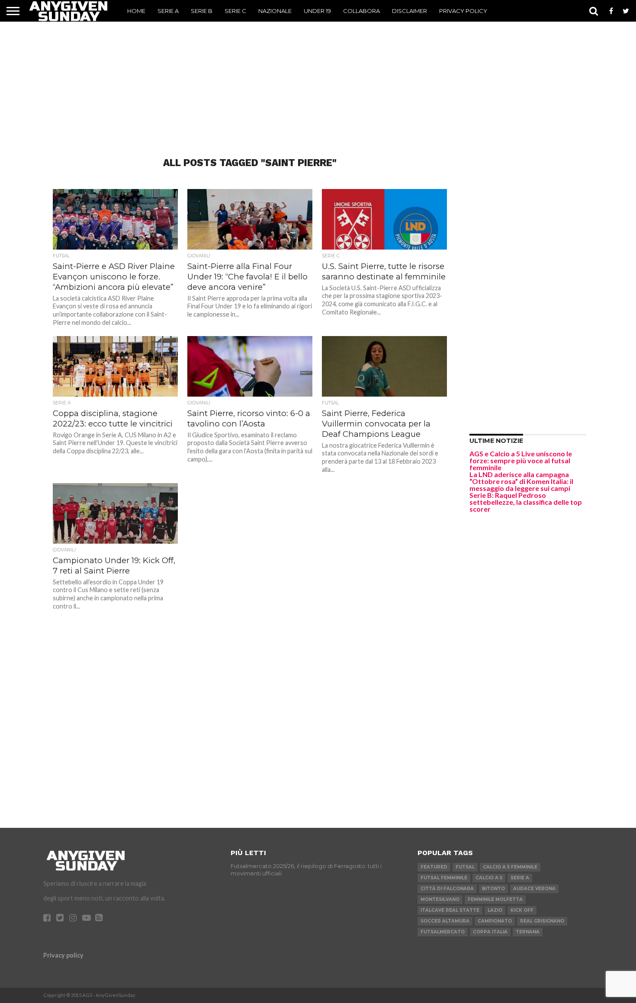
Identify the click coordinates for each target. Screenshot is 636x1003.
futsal (465, 867)
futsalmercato (443, 932)
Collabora (361, 10)
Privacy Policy (463, 10)
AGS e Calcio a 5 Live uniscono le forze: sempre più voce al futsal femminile (520, 460)
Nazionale (275, 10)
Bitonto (493, 888)
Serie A (168, 10)
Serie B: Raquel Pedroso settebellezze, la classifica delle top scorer (525, 502)
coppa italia (490, 932)
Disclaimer (409, 10)
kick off (522, 910)
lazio (495, 910)
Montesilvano (440, 899)
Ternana (528, 932)
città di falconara (447, 888)
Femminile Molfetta (495, 899)
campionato (495, 921)
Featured (434, 867)
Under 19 (317, 10)
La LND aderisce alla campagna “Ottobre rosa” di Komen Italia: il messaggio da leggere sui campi (521, 481)
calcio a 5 (488, 878)
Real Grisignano (542, 921)
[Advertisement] (318, 76)
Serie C (235, 10)
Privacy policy (63, 955)
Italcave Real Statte (450, 910)
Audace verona (534, 888)
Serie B (201, 10)
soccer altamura (445, 921)
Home (136, 10)
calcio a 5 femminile (510, 867)
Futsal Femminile (444, 878)
